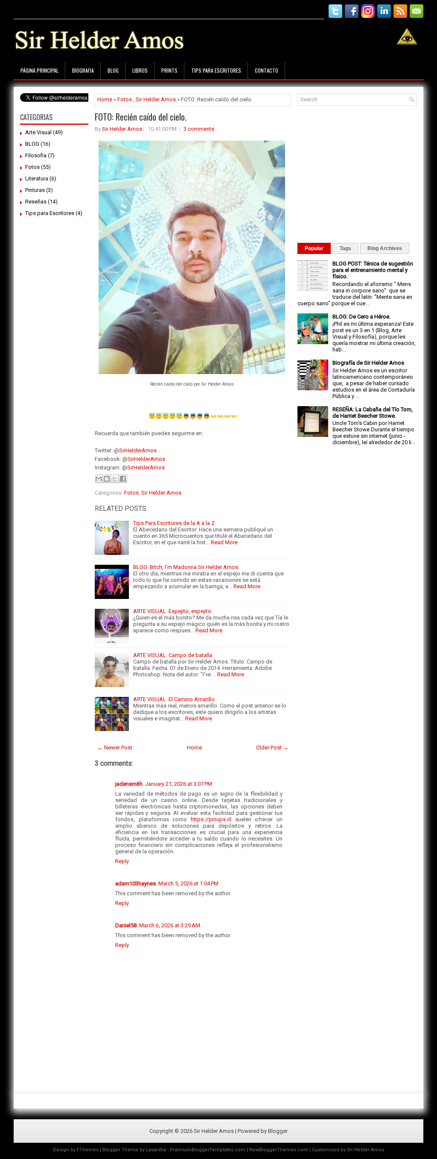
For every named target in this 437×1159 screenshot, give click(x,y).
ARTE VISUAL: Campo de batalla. (173, 655)
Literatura (36, 178)
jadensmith (129, 784)
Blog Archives (384, 248)
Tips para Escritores (216, 70)
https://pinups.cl (211, 819)
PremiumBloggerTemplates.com (207, 1150)
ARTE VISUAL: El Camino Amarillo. (174, 699)
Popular (314, 248)
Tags (345, 248)
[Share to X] (115, 479)
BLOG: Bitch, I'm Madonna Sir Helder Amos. (186, 567)
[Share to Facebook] (123, 479)
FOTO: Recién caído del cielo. (140, 116)
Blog (113, 70)
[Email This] (98, 479)
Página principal (39, 70)
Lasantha (156, 1150)
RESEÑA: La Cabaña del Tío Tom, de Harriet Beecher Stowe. (372, 412)
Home (104, 99)
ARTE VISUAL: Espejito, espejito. (173, 611)
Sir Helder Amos (156, 99)
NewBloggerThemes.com (278, 1150)
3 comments (199, 129)
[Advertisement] (169, 7)
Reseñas (36, 201)
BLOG (32, 144)
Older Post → (272, 747)
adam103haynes (135, 883)
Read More (224, 542)
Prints (169, 70)
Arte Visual (38, 132)
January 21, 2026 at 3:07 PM (178, 784)
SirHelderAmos (138, 450)
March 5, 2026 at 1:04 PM (188, 883)
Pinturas (35, 190)
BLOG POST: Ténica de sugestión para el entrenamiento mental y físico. (372, 270)
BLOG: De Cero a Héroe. (361, 316)
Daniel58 (126, 925)
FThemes (88, 1150)
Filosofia (36, 155)
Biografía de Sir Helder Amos (368, 363)
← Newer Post (114, 747)
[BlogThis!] (106, 479)
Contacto (266, 70)
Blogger (278, 1131)
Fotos (32, 167)
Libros (140, 70)
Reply (122, 861)
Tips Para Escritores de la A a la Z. (174, 523)
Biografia (83, 70)
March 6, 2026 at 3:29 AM (169, 925)
